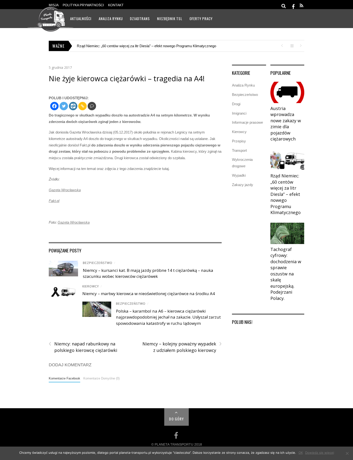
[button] (282, 45)
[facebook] (293, 5)
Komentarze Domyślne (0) (101, 378)
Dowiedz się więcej (319, 452)
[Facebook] (54, 106)
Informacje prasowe (247, 122)
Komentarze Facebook (64, 378)
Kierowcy (90, 286)
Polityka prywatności (83, 5)
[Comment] (92, 106)
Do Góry (176, 418)
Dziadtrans (140, 18)
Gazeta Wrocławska (74, 222)
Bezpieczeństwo (97, 263)
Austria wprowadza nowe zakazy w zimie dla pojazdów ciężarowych (285, 123)
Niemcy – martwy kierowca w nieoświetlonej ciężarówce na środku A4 (148, 293)
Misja (54, 5)
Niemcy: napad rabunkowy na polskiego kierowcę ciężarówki (83, 347)
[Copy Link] (82, 106)
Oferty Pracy (201, 18)
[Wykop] (73, 106)
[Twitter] (64, 106)
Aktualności (80, 18)
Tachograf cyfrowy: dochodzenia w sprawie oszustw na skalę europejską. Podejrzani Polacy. (285, 273)
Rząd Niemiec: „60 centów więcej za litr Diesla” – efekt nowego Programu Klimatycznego (146, 46)
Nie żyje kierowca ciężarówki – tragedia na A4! (127, 78)
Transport (239, 150)
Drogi (236, 104)
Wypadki (239, 175)
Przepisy (239, 141)
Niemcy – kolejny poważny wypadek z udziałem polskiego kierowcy (181, 347)
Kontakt (116, 5)
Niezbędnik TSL (169, 18)
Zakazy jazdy (242, 185)
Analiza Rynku (111, 18)
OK (300, 452)
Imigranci (239, 113)
